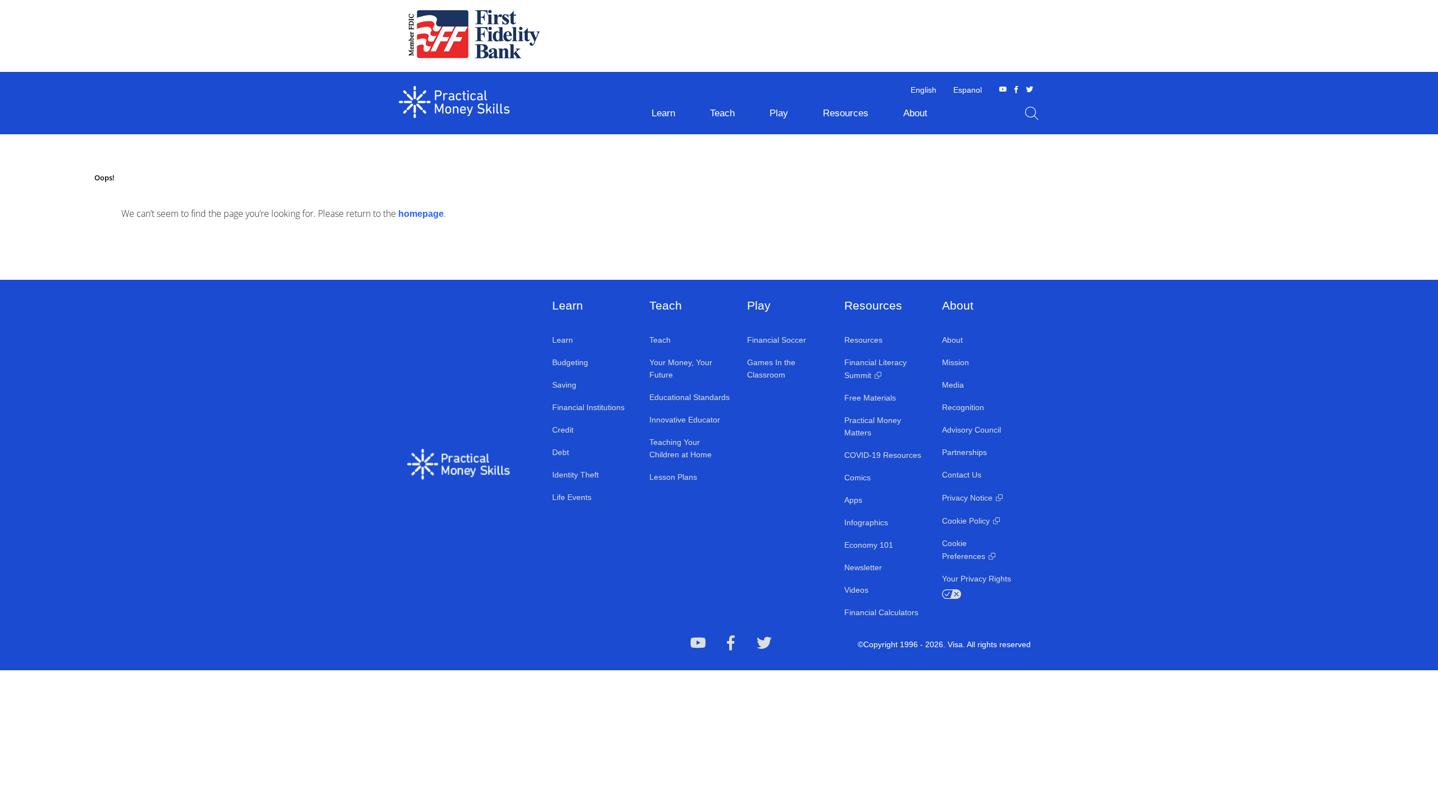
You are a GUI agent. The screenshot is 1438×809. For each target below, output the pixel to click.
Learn (562, 339)
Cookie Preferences (963, 550)
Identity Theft (575, 474)
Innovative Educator (684, 419)
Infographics (866, 522)
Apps (853, 500)
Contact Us (961, 474)
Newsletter (863, 567)
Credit (563, 429)
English (923, 89)
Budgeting (570, 362)
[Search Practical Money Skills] (1032, 113)
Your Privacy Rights (976, 578)
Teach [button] (722, 113)
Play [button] (779, 113)
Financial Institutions (588, 407)
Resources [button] (845, 113)
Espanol (967, 89)
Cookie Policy (966, 520)
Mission (955, 362)
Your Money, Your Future (680, 368)
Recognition (963, 407)
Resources (863, 339)
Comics (857, 477)
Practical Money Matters (872, 426)
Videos (856, 589)
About (952, 339)
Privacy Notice (967, 497)
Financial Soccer (776, 339)
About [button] (915, 113)
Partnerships (964, 452)
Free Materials (870, 397)
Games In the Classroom (771, 368)
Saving (564, 384)
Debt (560, 452)
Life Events (571, 497)
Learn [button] (663, 113)
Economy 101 (868, 544)
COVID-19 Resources (882, 455)
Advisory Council (971, 429)
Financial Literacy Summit (875, 369)
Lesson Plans (673, 476)
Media (953, 384)
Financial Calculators (881, 612)
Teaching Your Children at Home (680, 448)
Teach (660, 339)
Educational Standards (689, 397)
